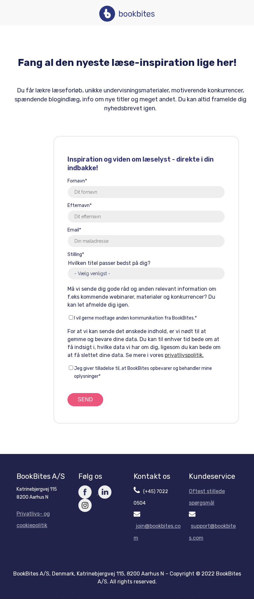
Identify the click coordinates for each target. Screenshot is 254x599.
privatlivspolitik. (184, 355)
